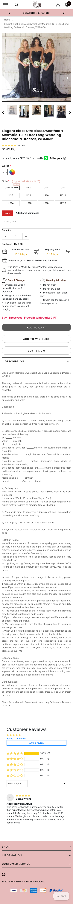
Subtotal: (7, 244)
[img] (23, 795)
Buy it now (36, 350)
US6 (10, 195)
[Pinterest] (3, 874)
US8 (28, 195)
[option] (36, 12)
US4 (63, 187)
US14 (11, 203)
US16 (29, 203)
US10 (46, 195)
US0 (28, 187)
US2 (46, 187)
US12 (63, 195)
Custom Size (11, 187)
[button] (9, 145)
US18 (46, 203)
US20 (63, 203)
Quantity (6, 230)
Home (7, 19)
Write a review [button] (36, 742)
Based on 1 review (16, 738)
